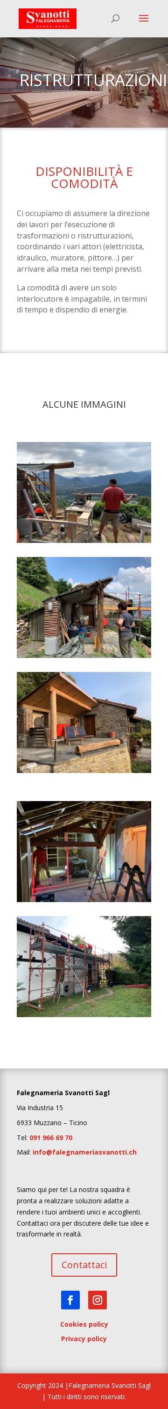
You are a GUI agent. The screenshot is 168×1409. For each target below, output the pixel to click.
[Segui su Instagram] (97, 1300)
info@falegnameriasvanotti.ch (85, 1152)
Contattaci (84, 1264)
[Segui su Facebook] (70, 1300)
